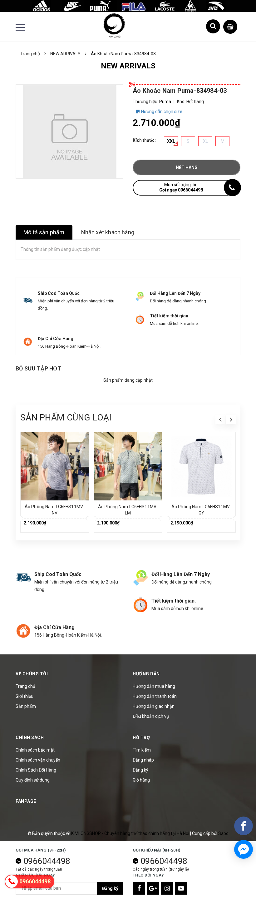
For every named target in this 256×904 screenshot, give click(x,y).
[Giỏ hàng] (230, 25)
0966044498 (46, 861)
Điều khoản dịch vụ (151, 716)
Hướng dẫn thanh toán (155, 696)
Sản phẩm (26, 706)
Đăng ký (140, 769)
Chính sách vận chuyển (38, 759)
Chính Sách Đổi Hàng (36, 769)
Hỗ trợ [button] (141, 737)
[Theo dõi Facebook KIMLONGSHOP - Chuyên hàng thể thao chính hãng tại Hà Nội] (139, 888)
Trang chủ (25, 686)
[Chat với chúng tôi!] (243, 849)
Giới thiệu (24, 696)
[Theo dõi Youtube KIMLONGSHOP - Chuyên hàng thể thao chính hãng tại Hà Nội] (181, 888)
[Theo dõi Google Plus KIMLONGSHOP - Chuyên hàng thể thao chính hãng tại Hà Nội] (153, 888)
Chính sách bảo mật (35, 750)
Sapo (223, 833)
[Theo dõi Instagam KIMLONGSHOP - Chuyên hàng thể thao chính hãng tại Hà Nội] (167, 888)
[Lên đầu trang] (240, 884)
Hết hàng (187, 167)
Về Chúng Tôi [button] (32, 673)
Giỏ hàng (141, 779)
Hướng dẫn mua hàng (154, 686)
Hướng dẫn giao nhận (154, 706)
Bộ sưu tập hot (38, 368)
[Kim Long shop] (128, 5)
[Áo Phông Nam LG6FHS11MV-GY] (201, 466)
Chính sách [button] (30, 737)
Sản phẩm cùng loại (65, 417)
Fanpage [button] (26, 801)
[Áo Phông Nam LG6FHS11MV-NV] (55, 466)
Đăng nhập (143, 759)
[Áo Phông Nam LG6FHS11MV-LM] (128, 466)
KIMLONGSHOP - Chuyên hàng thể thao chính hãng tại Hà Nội (130, 833)
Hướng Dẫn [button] (146, 673)
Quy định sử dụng (33, 779)
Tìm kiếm (142, 750)
